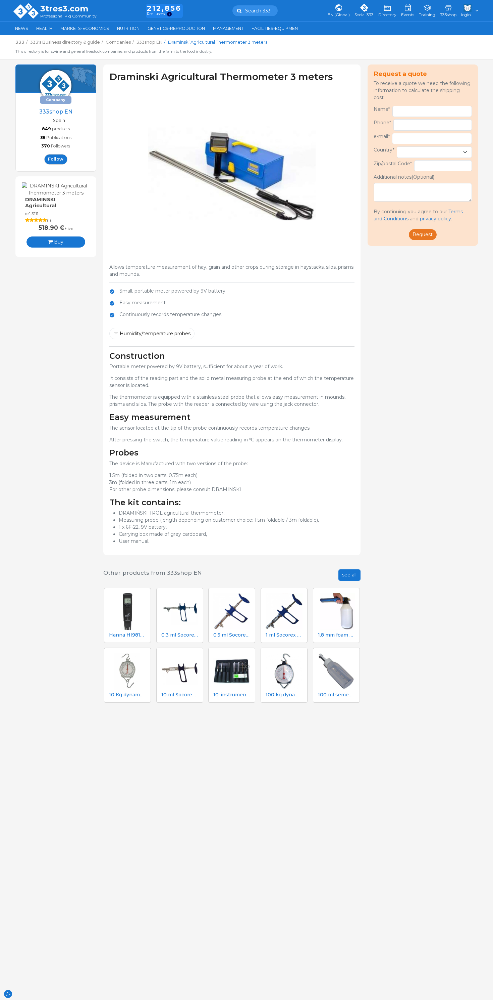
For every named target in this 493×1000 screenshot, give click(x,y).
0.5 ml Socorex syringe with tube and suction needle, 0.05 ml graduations (231, 635)
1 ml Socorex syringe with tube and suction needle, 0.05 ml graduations (284, 635)
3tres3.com (64, 9)
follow (55, 159)
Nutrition (128, 28)
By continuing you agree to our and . (418, 215)
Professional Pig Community (68, 16)
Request (423, 234)
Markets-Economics (84, 28)
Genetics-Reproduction (176, 28)
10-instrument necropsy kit (231, 695)
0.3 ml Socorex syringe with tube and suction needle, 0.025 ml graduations (179, 635)
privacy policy (435, 219)
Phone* (382, 123)
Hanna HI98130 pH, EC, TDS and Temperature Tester (127, 635)
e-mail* (382, 136)
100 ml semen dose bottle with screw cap (336, 695)
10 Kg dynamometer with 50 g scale (127, 695)
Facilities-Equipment (276, 28)
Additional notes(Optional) (404, 177)
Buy (58, 242)
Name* (382, 109)
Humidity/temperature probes (155, 334)
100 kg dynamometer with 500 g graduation (284, 695)
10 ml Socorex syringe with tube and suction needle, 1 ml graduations (179, 695)
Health (44, 28)
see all (349, 575)
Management (228, 28)
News (21, 28)
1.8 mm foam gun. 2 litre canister (336, 635)
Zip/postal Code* (393, 164)
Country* (384, 150)
